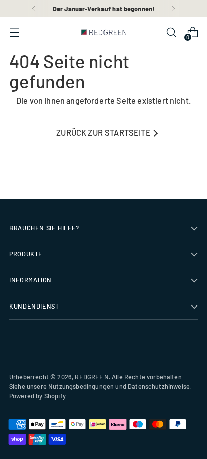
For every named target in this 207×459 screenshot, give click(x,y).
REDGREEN (91, 377)
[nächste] (173, 8)
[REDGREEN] (103, 32)
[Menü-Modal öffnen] (14, 32)
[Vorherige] (34, 8)
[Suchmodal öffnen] (171, 32)
